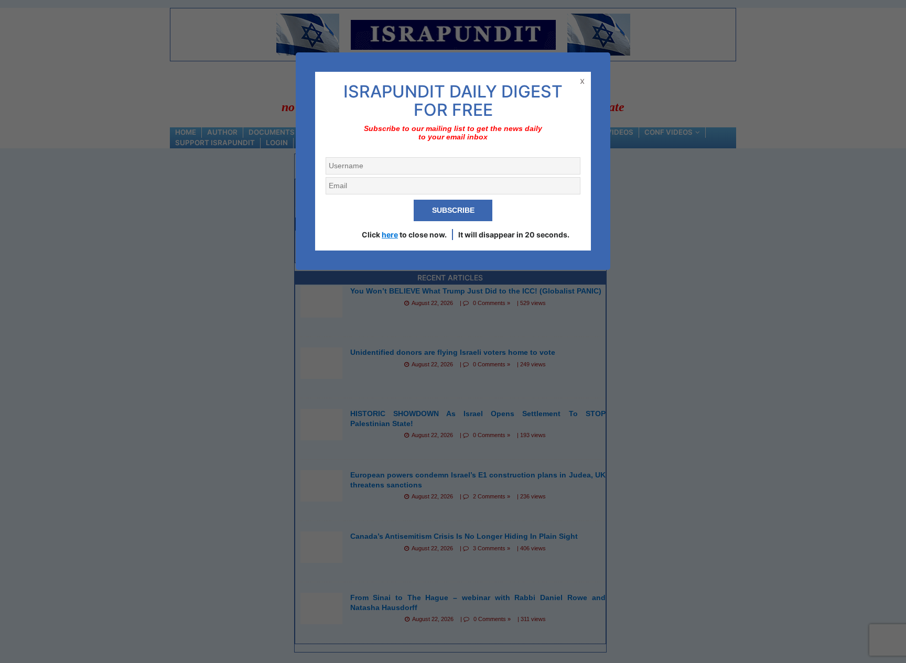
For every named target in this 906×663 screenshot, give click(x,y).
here (390, 234)
